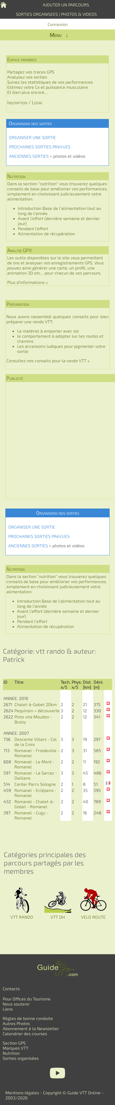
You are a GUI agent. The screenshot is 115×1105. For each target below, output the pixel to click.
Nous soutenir (16, 1003)
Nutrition (11, 1053)
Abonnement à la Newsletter (31, 1028)
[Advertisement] (57, 440)
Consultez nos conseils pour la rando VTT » (48, 360)
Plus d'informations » (27, 282)
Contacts (11, 988)
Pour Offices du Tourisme (27, 998)
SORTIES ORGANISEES (37, 14)
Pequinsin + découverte (37, 710)
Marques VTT (15, 1047)
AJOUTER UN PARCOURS (66, 4)
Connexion (58, 24)
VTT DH (58, 916)
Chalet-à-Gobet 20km (35, 704)
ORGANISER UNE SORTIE (32, 137)
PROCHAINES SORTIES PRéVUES (39, 146)
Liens (8, 1008)
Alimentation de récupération (46, 233)
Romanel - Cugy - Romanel (31, 815)
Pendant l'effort (33, 228)
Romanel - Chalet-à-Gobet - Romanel (34, 804)
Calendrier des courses (25, 1033)
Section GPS (14, 1042)
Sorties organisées (21, 1058)
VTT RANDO (21, 916)
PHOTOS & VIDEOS (79, 14)
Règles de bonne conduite (28, 1018)
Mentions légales (22, 1092)
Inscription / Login (24, 102)
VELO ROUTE (93, 916)
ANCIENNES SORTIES (29, 156)
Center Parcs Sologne (35, 784)
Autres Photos (16, 1023)
